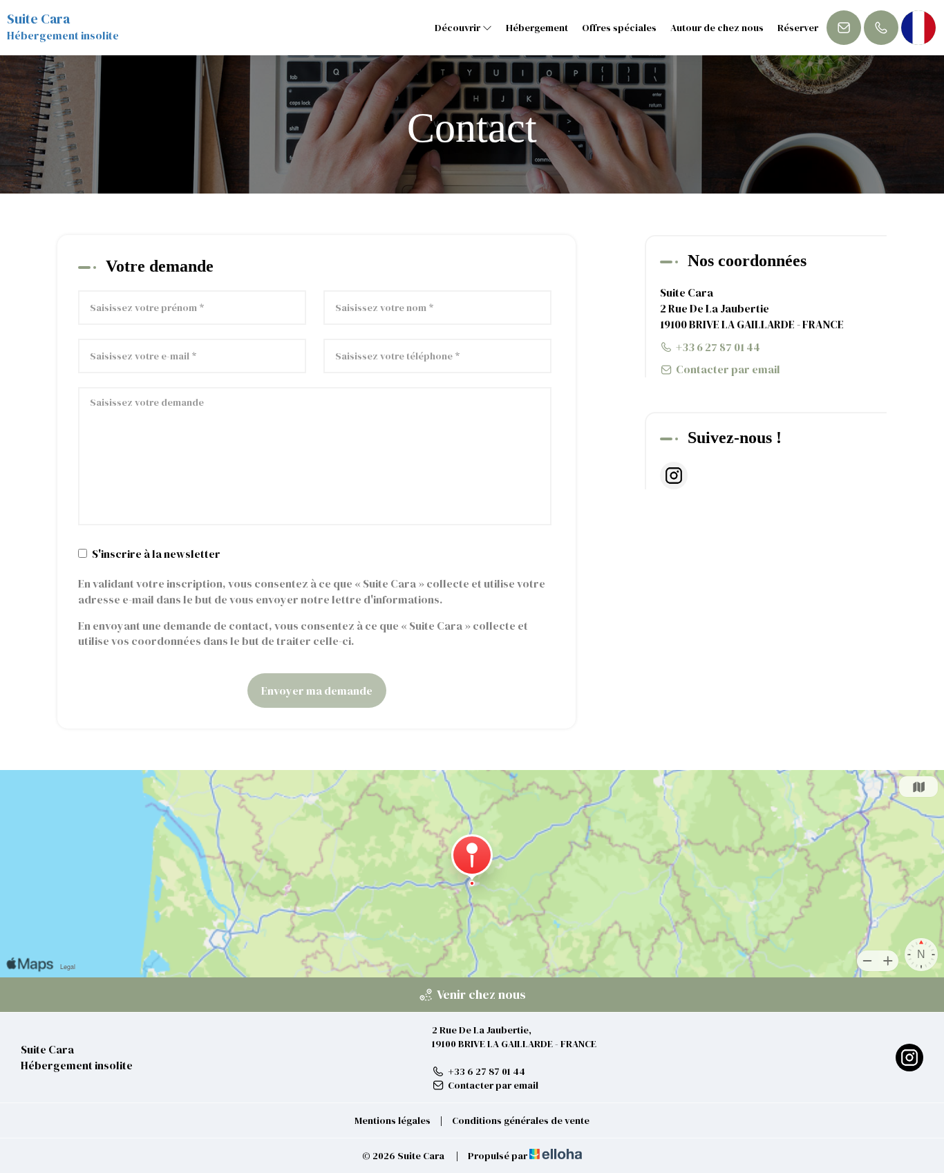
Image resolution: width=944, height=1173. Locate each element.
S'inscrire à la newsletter (156, 553)
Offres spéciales (619, 28)
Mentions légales (393, 1120)
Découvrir (458, 28)
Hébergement (537, 28)
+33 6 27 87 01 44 (486, 1071)
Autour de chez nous (717, 28)
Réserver (797, 28)
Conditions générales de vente (520, 1120)
